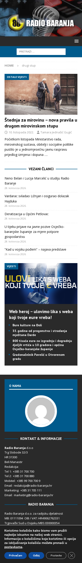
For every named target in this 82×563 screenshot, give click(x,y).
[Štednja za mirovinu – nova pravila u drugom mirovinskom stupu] (41, 94)
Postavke (56, 555)
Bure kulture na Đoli (27, 325)
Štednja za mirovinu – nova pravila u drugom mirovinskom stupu (41, 123)
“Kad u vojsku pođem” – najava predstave (35, 249)
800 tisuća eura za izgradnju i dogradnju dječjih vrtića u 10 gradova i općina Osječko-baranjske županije (42, 345)
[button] (76, 41)
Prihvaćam (15, 555)
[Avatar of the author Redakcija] (41, 422)
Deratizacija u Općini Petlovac (27, 214)
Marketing (11, 490)
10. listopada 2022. (21, 132)
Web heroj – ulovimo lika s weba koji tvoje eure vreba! (41, 314)
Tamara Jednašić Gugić (56, 132)
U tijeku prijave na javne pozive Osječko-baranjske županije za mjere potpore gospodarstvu (34, 231)
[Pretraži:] (41, 51)
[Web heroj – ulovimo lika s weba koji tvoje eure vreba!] (41, 301)
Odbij (36, 555)
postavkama (13, 547)
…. (46, 154)
